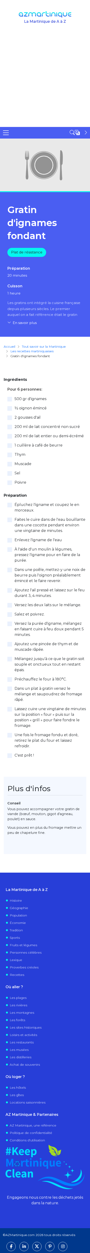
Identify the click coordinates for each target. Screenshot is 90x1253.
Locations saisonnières (27, 1102)
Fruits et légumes (23, 945)
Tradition (16, 930)
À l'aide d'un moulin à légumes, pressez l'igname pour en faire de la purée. (47, 555)
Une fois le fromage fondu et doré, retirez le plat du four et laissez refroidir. (46, 740)
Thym (20, 454)
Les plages (18, 998)
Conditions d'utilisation (27, 1140)
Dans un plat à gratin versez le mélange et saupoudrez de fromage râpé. (48, 694)
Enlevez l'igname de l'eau (38, 540)
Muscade (23, 464)
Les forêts (17, 1020)
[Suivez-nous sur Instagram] (62, 1246)
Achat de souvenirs (25, 1064)
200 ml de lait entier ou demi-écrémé (49, 436)
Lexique (16, 960)
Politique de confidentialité (31, 1133)
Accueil (9, 346)
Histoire (16, 900)
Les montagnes (22, 1012)
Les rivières (18, 1005)
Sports (15, 937)
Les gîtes (17, 1095)
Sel (17, 473)
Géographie (19, 908)
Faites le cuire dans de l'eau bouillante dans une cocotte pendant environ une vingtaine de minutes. (50, 525)
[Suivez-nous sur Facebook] (11, 1246)
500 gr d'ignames (30, 399)
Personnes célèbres (26, 952)
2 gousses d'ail (28, 417)
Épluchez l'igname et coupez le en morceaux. (47, 507)
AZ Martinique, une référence (33, 1125)
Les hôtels (18, 1087)
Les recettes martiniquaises (32, 351)
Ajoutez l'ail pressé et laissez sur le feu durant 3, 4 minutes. (50, 593)
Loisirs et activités (23, 1035)
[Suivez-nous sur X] (37, 1246)
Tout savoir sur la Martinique (44, 346)
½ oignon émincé (31, 408)
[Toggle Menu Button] (6, 133)
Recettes (17, 975)
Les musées (19, 1050)
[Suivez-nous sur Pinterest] (49, 1246)
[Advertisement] (45, 79)
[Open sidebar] (79, 132)
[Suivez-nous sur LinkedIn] (24, 1246)
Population (18, 915)
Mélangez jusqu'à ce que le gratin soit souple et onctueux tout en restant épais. (49, 664)
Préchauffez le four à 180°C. (40, 679)
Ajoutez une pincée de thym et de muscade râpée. (46, 647)
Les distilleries (20, 1057)
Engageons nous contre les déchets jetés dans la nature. (45, 1200)
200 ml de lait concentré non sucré (47, 426)
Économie (18, 923)
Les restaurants (22, 1042)
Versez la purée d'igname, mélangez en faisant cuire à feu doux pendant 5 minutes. (49, 629)
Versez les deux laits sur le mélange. (48, 605)
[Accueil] (45, 14)
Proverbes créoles (24, 967)
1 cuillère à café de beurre (39, 445)
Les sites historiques (26, 1027)
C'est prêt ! (24, 755)
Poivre (20, 482)
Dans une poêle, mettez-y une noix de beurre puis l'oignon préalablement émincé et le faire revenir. (50, 575)
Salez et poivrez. (30, 614)
